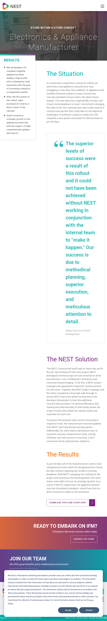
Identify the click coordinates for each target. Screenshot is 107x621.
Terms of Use (70, 618)
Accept (68, 610)
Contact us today (84, 539)
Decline (89, 610)
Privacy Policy (82, 618)
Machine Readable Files (98, 618)
